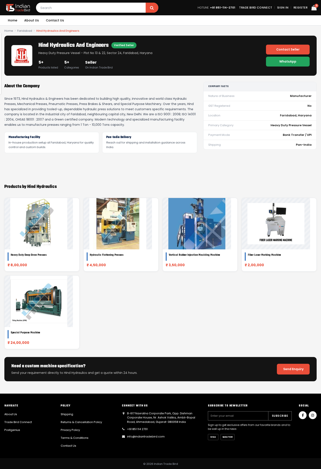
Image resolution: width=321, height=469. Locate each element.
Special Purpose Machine (25, 333)
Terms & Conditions (74, 438)
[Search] (152, 8)
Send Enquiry (293, 369)
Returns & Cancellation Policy (81, 422)
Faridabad (24, 31)
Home (12, 20)
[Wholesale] (17, 8)
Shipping (67, 414)
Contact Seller (288, 49)
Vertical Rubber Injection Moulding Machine (194, 255)
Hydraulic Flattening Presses (106, 255)
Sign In (283, 7)
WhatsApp (287, 61)
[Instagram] (313, 415)
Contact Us (55, 20)
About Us (31, 20)
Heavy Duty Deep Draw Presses (29, 255)
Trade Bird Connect (255, 7)
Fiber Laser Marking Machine (264, 255)
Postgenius (12, 430)
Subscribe (280, 416)
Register (300, 7)
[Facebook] (303, 415)
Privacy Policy (70, 430)
